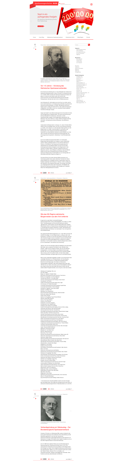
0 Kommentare (59, 45)
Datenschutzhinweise (79, 68)
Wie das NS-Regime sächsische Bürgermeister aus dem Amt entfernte (54, 215)
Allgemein (78, 54)
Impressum (77, 67)
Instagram (91, 4)
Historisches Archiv (70, 37)
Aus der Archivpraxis (80, 53)
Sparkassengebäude (80, 96)
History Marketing (79, 50)
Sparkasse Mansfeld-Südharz (81, 92)
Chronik (88, 37)
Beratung (78, 79)
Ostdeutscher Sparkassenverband (55, 37)
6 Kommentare (59, 178)
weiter (31, 21)
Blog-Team (77, 65)
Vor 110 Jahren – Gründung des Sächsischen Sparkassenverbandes (54, 86)
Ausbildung (78, 76)
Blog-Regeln (80, 37)
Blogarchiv (77, 69)
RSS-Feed (77, 70)
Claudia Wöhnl (79, 60)
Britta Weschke (79, 59)
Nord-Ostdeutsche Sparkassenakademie (80, 87)
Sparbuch (78, 91)
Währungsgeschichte (80, 102)
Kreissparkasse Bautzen (81, 84)
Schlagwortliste (78, 72)
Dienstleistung (79, 80)
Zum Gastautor (79, 62)
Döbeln (77, 81)
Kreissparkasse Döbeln (80, 85)
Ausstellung (78, 77)
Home (34, 37)
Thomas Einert (43, 45)
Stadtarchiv (78, 97)
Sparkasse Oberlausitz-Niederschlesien (80, 94)
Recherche (78, 90)
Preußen (78, 88)
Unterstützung (79, 100)
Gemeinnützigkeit (79, 82)
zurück (92, 21)
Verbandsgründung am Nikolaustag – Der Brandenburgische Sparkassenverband (56, 428)
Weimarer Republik (79, 101)
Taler (77, 98)
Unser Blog (41, 37)
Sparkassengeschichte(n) (51, 45)
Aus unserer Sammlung (80, 52)
